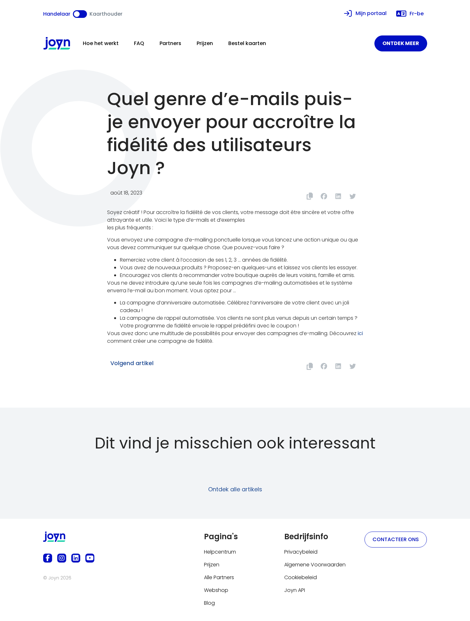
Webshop (216, 590)
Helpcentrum (220, 552)
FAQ (139, 43)
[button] (324, 196)
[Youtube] (89, 558)
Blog (209, 603)
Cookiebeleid (300, 577)
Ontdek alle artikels (235, 489)
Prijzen (205, 43)
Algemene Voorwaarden (315, 564)
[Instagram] (61, 558)
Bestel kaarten (247, 43)
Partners (170, 43)
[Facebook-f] (47, 558)
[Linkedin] (75, 558)
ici (360, 333)
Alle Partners (219, 577)
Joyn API (294, 590)
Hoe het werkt (101, 43)
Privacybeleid (300, 552)
